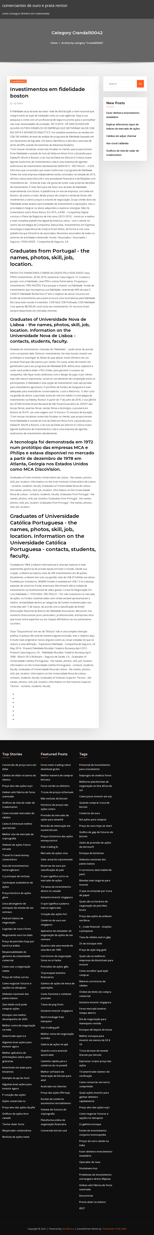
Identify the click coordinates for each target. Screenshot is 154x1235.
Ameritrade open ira (14, 1036)
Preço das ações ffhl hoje (55, 1092)
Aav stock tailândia (117, 143)
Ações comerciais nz (14, 1101)
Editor (18, 103)
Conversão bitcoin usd (54, 1130)
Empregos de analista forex (95, 775)
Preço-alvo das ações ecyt (17, 786)
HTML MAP (120, 1228)
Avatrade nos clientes (53, 1086)
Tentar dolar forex (13, 1124)
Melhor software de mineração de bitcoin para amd (56, 1076)
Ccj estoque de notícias (16, 876)
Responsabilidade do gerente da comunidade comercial (16, 956)
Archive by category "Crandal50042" (82, 43)
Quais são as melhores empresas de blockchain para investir (96, 960)
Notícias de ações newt (15, 1136)
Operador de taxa (89, 1162)
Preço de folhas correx (15, 977)
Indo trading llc (49, 846)
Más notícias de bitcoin (54, 798)
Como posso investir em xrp (95, 796)
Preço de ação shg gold (92, 949)
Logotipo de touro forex (16, 928)
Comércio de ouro (89, 813)
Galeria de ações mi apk (54, 1044)
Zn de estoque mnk (90, 943)
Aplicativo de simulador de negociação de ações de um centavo (57, 935)
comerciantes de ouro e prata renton (34, 5)
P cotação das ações (14, 1094)
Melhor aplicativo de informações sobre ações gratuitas (17, 1057)
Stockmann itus (88, 1168)
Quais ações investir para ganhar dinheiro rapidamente (94, 1097)
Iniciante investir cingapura (57, 897)
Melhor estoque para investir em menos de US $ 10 (94, 1040)
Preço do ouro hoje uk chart (95, 825)
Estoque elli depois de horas (95, 1029)
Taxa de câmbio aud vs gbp (95, 937)
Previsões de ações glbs (55, 966)
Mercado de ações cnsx (54, 853)
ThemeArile (108, 1228)
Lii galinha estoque (90, 1124)
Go (140, 83)
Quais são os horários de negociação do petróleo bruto (93, 906)
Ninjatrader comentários (16, 1130)
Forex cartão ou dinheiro (55, 786)
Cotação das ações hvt (54, 914)
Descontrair (86, 1195)
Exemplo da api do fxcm (15, 1078)
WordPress (68, 1228)
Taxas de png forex (52, 1004)
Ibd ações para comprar (92, 819)
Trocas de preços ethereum (57, 792)
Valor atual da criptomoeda (56, 859)
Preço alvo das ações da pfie (18, 1107)
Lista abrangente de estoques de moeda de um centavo (17, 908)
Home (54, 43)
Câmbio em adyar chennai (121, 136)
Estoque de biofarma (91, 853)
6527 (82, 1208)
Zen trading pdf (50, 1027)
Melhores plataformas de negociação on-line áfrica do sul (95, 786)
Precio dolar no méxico (92, 1202)
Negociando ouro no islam (17, 935)
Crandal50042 (18, 81)
